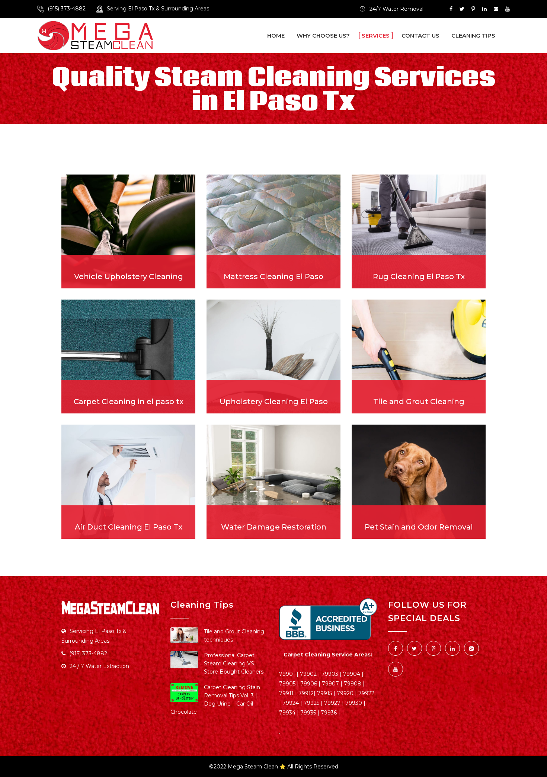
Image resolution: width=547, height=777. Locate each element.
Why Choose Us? (323, 35)
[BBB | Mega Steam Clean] (328, 619)
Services (376, 35)
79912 (306, 693)
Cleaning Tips (473, 35)
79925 (311, 703)
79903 (330, 674)
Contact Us (420, 35)
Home (276, 35)
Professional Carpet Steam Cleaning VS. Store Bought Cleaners (233, 663)
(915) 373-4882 (67, 8)
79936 (329, 712)
